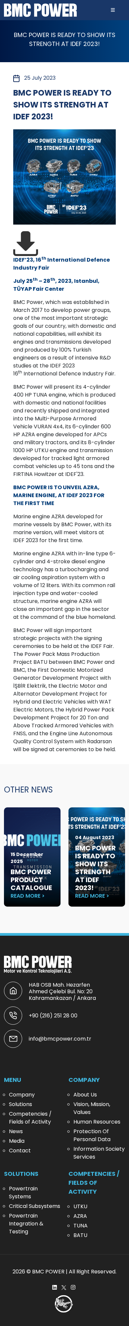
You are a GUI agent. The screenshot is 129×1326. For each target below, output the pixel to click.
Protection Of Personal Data (91, 1135)
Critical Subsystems (34, 1206)
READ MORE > (28, 896)
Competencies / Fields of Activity (30, 1118)
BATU (80, 1235)
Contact (20, 1150)
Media (16, 1141)
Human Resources (96, 1122)
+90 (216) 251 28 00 (53, 1015)
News (16, 1131)
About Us (85, 1094)
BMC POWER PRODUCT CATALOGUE (31, 879)
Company (22, 1094)
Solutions (20, 1104)
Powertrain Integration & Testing (26, 1223)
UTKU (80, 1206)
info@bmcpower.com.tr (60, 1039)
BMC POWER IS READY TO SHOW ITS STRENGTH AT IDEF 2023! (95, 867)
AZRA (80, 1216)
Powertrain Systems (23, 1192)
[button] (113, 10)
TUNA (80, 1225)
